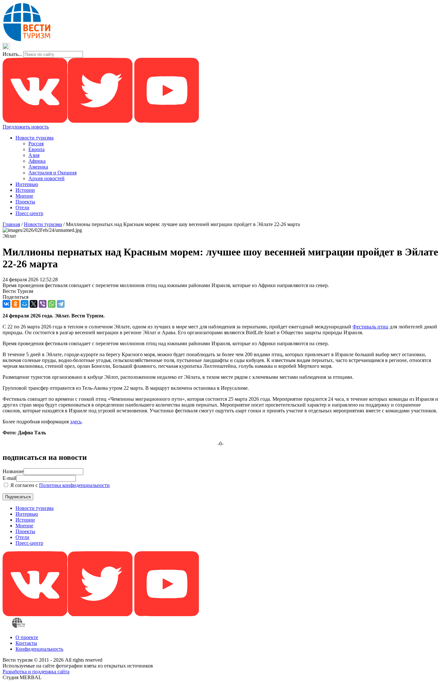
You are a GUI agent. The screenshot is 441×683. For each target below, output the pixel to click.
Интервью (26, 184)
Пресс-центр (29, 213)
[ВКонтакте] (6, 304)
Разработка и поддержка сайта (36, 671)
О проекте (26, 637)
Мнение (24, 196)
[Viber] (42, 304)
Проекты (25, 201)
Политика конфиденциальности (74, 485)
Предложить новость (26, 126)
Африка (37, 161)
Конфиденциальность (39, 649)
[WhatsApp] (52, 304)
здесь (75, 421)
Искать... (12, 54)
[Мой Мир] (24, 304)
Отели (22, 207)
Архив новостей (46, 178)
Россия (36, 143)
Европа (36, 149)
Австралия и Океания (52, 172)
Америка (38, 167)
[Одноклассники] (15, 304)
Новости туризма (34, 137)
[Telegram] (61, 304)
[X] (33, 304)
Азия (33, 155)
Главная (11, 224)
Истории (25, 190)
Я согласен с (59, 485)
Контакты (26, 643)
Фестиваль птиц (370, 326)
